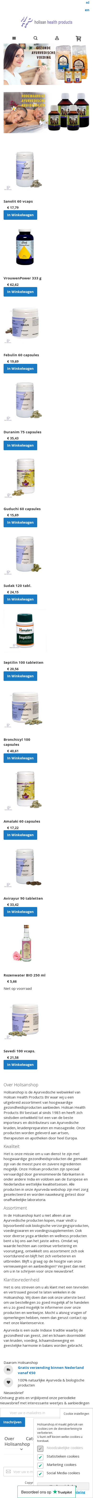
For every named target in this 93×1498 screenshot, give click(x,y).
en (87, 9)
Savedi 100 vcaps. (19, 1051)
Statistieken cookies (63, 1456)
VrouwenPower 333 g (22, 278)
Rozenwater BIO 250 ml (25, 975)
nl (87, 2)
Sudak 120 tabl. (17, 585)
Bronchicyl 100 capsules (17, 742)
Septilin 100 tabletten (23, 662)
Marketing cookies (62, 1464)
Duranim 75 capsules (22, 431)
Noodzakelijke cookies (65, 1447)
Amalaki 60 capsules (22, 821)
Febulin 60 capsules (21, 354)
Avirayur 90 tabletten (23, 898)
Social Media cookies (63, 1472)
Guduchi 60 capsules (22, 508)
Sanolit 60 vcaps (18, 201)
